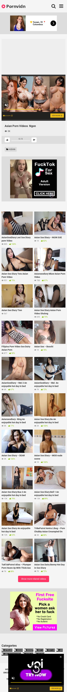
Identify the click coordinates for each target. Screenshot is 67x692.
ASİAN (12, 149)
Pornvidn (15, 6)
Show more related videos (33, 579)
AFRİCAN (8, 650)
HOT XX (51, 650)
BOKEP (30, 650)
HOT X (40, 650)
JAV (61, 650)
